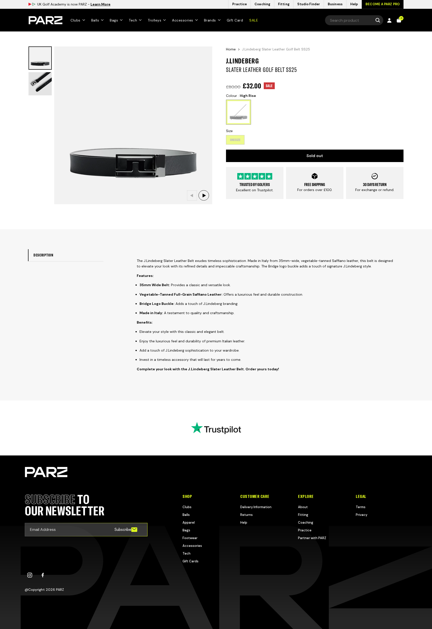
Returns (246, 515)
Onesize (235, 141)
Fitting (303, 515)
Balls (186, 515)
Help (243, 522)
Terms (361, 507)
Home (231, 49)
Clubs (187, 507)
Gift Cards (190, 561)
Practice (305, 530)
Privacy (361, 515)
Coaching (305, 522)
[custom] (30, 575)
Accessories (192, 546)
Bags (186, 530)
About (303, 507)
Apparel (188, 522)
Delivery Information (256, 507)
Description (44, 255)
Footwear (190, 538)
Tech (186, 553)
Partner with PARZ (312, 538)
